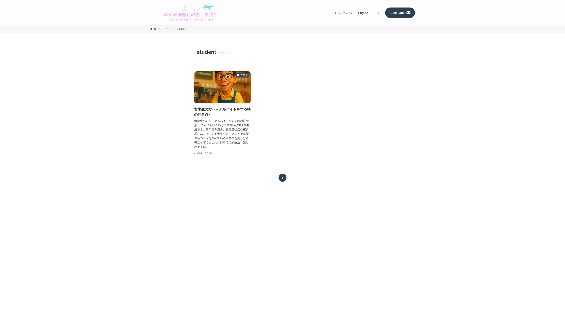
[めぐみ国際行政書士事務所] (191, 13)
